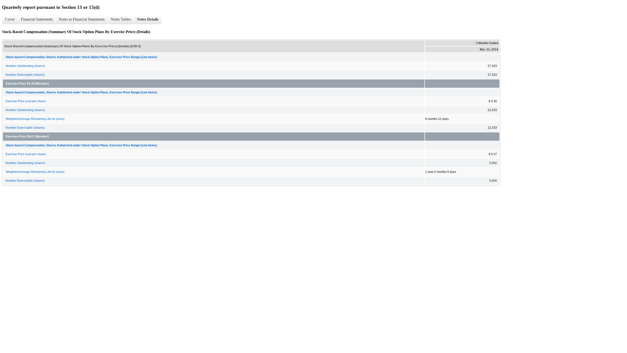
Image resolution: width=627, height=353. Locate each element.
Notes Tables (121, 19)
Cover (10, 19)
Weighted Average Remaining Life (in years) (35, 118)
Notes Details (147, 19)
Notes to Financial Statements (82, 19)
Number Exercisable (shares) (25, 74)
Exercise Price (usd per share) (26, 101)
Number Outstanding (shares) (25, 65)
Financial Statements (37, 19)
